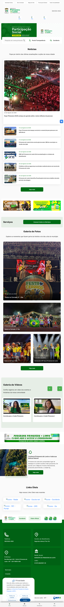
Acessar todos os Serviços (42, 222)
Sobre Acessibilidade (55, 2)
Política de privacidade (25, 596)
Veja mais (32, 189)
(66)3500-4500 (56, 11)
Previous (50, 388)
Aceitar (25, 600)
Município (8, 570)
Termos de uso (12, 600)
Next (59, 388)
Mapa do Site (31, 2)
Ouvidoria (22, 518)
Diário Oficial (35, 518)
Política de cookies (12, 596)
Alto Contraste (20, 2)
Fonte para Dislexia (42, 2)
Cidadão (7, 574)
